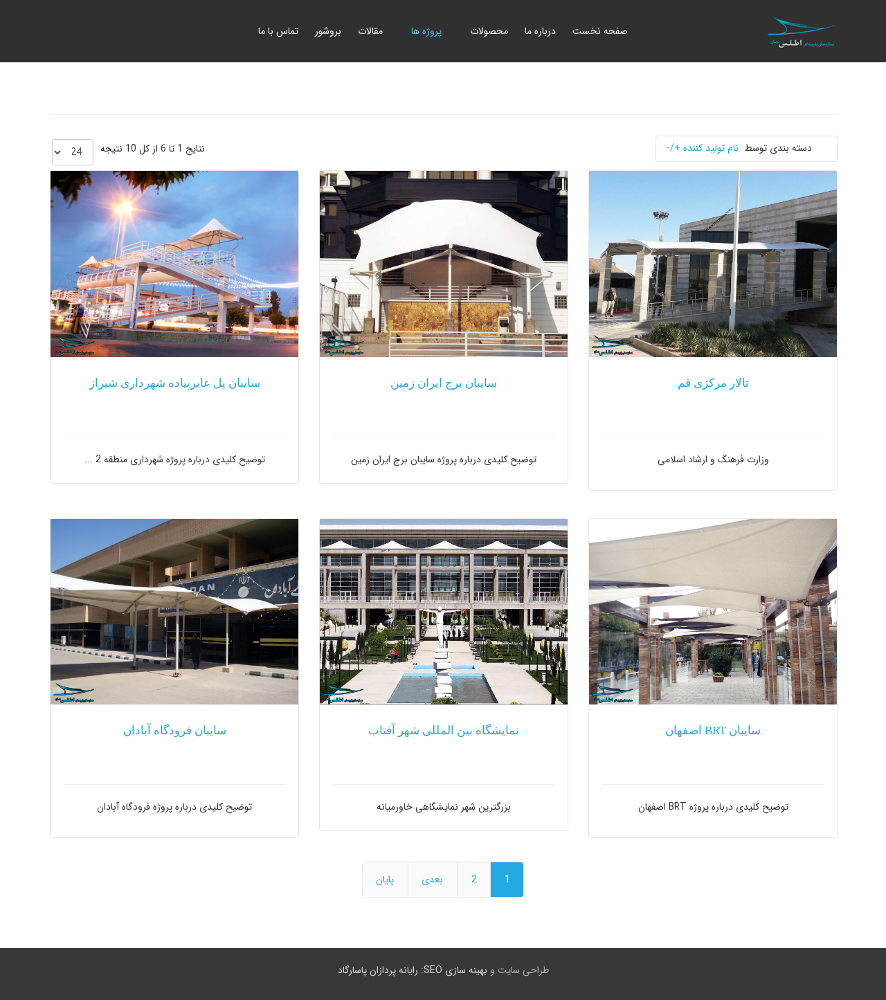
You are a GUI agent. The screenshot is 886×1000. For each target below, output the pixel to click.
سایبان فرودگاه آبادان (174, 730)
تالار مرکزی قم (713, 383)
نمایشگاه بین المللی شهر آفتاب (443, 730)
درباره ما (540, 31)
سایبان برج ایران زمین (443, 383)
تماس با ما (278, 31)
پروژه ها (426, 31)
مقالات (370, 31)
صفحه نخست (600, 31)
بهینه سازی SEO (455, 970)
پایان (385, 879)
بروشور (328, 31)
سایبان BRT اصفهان (713, 730)
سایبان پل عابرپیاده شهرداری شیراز (174, 383)
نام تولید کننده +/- (703, 148)
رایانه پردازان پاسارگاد (378, 970)
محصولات (489, 31)
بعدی (432, 879)
